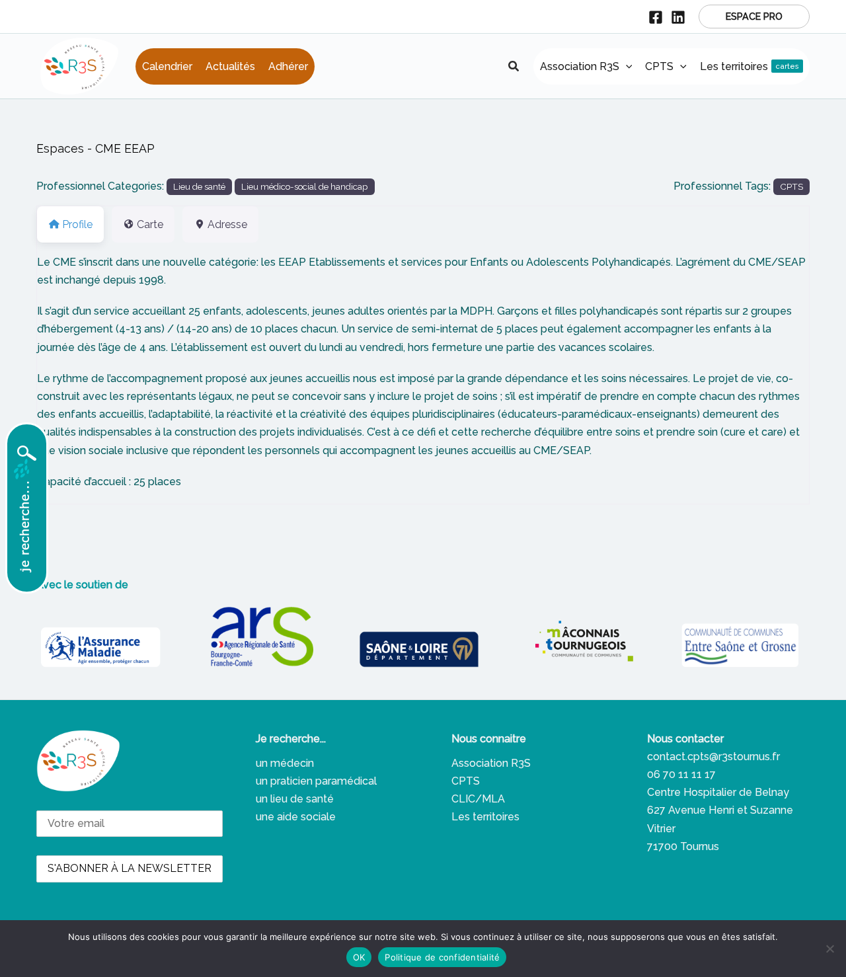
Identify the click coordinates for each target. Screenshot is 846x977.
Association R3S (491, 763)
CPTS (791, 186)
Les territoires (485, 816)
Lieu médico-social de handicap (304, 186)
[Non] (829, 948)
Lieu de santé (199, 186)
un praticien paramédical (316, 781)
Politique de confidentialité (442, 957)
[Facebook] (655, 17)
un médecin (285, 763)
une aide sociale (296, 816)
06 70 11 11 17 (681, 774)
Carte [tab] (150, 224)
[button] (754, 16)
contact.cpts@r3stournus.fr (713, 756)
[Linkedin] (678, 17)
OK (359, 957)
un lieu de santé (295, 799)
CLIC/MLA (478, 799)
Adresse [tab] (227, 224)
